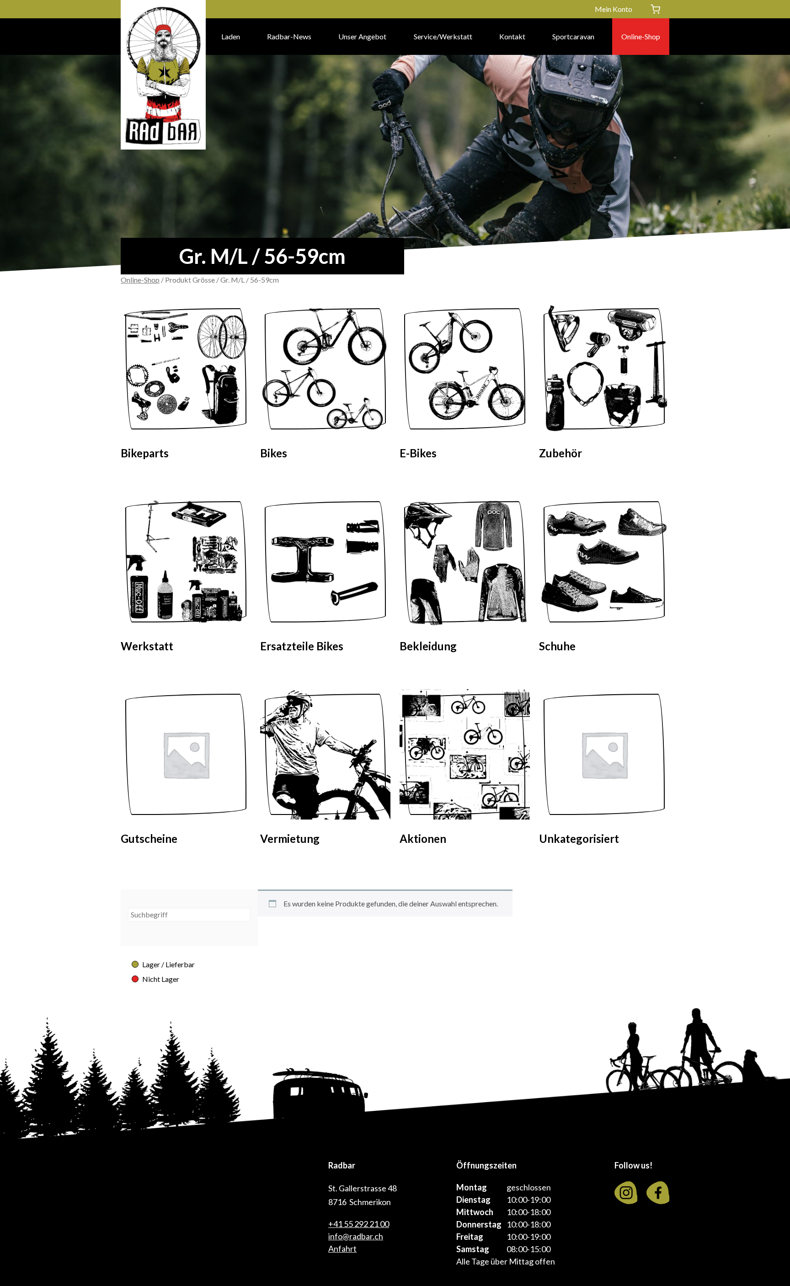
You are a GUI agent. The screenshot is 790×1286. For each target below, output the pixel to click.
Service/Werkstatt (443, 36)
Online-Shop (640, 36)
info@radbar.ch (355, 1236)
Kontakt (512, 36)
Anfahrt (342, 1248)
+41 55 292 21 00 (358, 1224)
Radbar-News (289, 36)
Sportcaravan (573, 36)
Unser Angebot (362, 36)
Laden (230, 36)
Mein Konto (613, 9)
